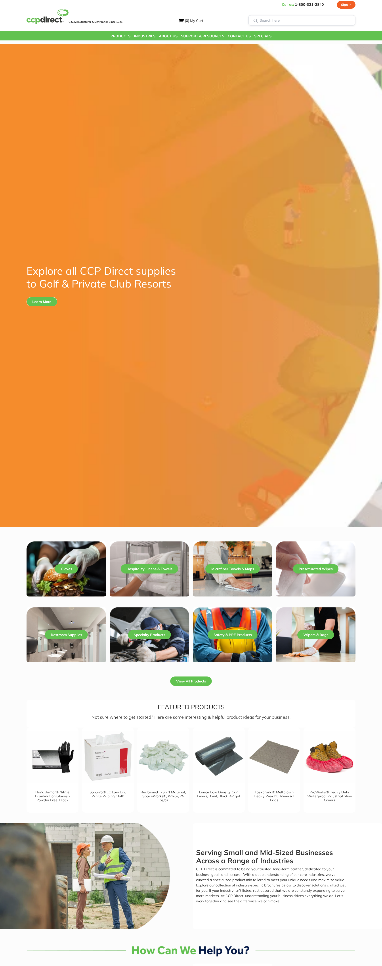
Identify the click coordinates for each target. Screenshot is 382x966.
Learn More (41, 301)
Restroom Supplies (66, 635)
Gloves (66, 569)
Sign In (346, 5)
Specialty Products (149, 635)
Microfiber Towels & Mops (232, 569)
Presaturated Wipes (316, 569)
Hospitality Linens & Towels (149, 569)
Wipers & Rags (315, 635)
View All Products (191, 681)
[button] (120, 35)
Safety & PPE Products (233, 635)
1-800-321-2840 (309, 4)
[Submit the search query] (255, 20)
